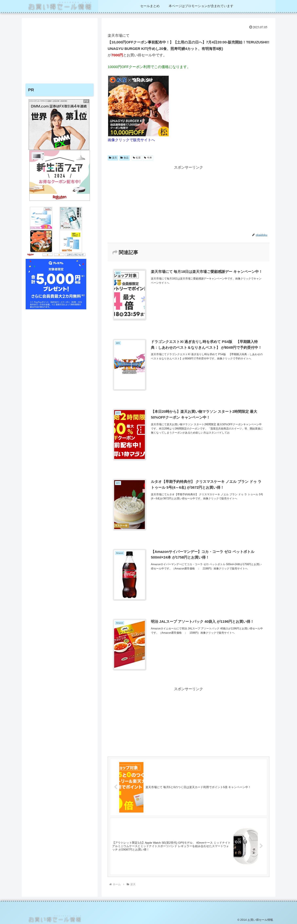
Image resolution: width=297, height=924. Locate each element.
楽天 (114, 157)
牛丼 (149, 157)
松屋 (138, 157)
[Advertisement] (188, 199)
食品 (126, 157)
